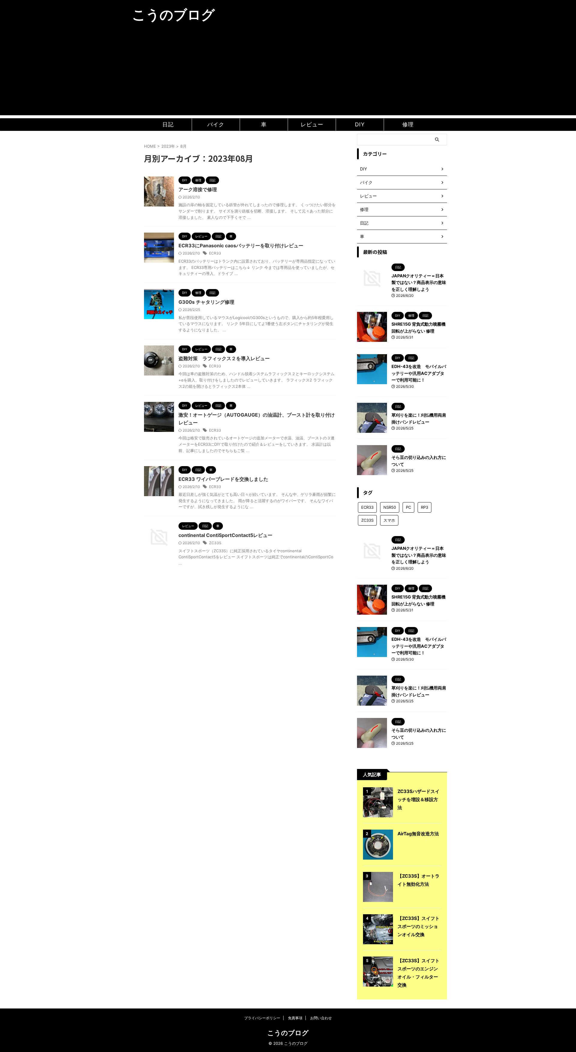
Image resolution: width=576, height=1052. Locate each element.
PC (408, 507)
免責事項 (295, 1018)
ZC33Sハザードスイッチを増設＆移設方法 (419, 799)
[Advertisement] (288, 73)
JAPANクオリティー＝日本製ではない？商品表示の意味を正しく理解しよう (419, 282)
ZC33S (215, 543)
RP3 (424, 507)
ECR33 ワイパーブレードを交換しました (223, 479)
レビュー (312, 124)
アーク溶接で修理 (197, 189)
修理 (408, 124)
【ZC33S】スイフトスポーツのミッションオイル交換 (419, 926)
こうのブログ (173, 14)
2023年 (168, 146)
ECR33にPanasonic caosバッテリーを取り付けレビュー (240, 246)
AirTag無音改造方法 (418, 833)
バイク (215, 124)
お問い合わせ (321, 1018)
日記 (168, 124)
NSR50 (389, 507)
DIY (360, 124)
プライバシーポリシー (262, 1018)
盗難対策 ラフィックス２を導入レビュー (224, 358)
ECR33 (215, 253)
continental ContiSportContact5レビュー (225, 535)
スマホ (389, 520)
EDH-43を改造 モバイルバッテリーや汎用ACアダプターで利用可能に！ (419, 373)
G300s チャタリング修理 (206, 302)
